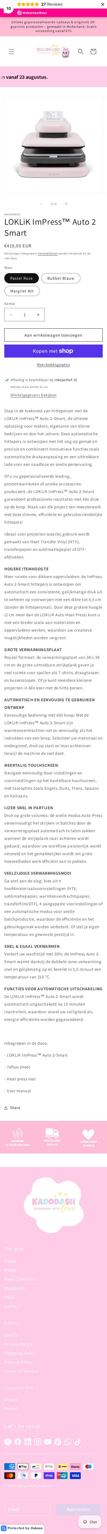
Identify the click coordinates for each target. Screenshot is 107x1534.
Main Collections (21, 1279)
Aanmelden (78, 1509)
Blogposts (14, 1288)
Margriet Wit (22, 291)
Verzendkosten (48, 253)
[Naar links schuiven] (41, 203)
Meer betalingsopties (53, 364)
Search (11, 1335)
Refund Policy (18, 1362)
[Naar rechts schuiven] (66, 203)
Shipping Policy (20, 1353)
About (10, 1270)
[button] (11, 51)
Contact (12, 1306)
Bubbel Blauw (60, 278)
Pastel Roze (21, 278)
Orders (11, 1400)
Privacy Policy (18, 1344)
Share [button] (15, 1107)
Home (10, 1261)
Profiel (11, 1409)
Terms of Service (21, 1371)
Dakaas (37, 1528)
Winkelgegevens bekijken (34, 395)
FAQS (9, 1297)
